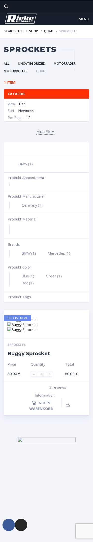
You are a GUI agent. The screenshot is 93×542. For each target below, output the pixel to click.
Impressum (14, 501)
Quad (48, 31)
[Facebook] (8, 525)
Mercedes (59, 253)
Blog (8, 492)
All (6, 63)
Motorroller (16, 71)
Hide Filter (45, 131)
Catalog (16, 93)
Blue (28, 275)
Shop (33, 31)
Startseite (13, 31)
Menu (84, 18)
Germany (32, 205)
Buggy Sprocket (28, 353)
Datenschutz (15, 509)
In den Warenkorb (41, 405)
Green (54, 275)
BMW (25, 163)
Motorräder (65, 63)
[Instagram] (21, 525)
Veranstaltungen (18, 484)
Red (28, 282)
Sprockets (16, 344)
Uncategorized (31, 63)
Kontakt (11, 475)
